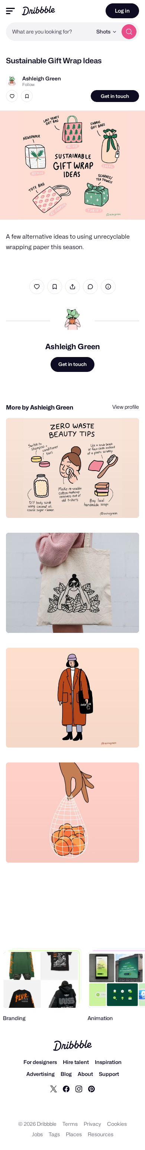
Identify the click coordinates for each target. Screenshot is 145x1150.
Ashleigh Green (41, 78)
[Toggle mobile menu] (10, 11)
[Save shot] (27, 96)
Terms (70, 1124)
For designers (40, 1062)
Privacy (92, 1124)
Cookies (117, 1124)
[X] (53, 1088)
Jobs (37, 1134)
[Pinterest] (91, 1088)
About (85, 1074)
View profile (125, 407)
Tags (54, 1134)
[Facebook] (66, 1088)
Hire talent (76, 1062)
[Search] (129, 31)
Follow (28, 84)
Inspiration (108, 1062)
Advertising (40, 1074)
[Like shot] (12, 96)
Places (74, 1134)
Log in (122, 10)
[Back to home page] (38, 10)
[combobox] (49, 32)
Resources (100, 1134)
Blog (66, 1074)
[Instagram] (78, 1088)
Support (109, 1074)
